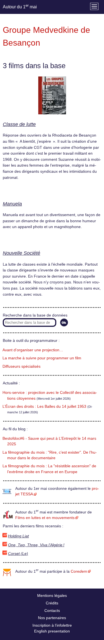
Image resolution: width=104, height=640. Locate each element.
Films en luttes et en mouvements (45, 518)
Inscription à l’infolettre (52, 625)
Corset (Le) (18, 554)
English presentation (52, 631)
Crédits (52, 603)
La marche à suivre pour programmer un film (41, 358)
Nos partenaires (52, 618)
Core (79, 571)
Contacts (52, 610)
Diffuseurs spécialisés (21, 366)
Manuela (12, 204)
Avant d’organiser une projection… (32, 350)
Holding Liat (18, 536)
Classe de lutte (19, 124)
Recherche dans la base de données (35, 315)
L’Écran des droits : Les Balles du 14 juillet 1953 (44, 406)
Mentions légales (52, 595)
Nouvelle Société (21, 253)
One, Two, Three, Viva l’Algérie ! (36, 545)
